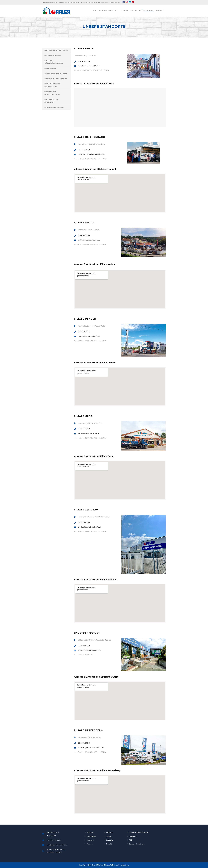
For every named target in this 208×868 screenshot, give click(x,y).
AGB (130, 840)
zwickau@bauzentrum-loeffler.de (89, 527)
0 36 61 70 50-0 (84, 61)
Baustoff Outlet (87, 633)
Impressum (132, 836)
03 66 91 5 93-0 (84, 743)
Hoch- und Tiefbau (52, 55)
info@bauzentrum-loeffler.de (109, 2)
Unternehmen (91, 836)
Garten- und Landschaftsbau (52, 92)
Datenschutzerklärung (136, 844)
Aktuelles (109, 832)
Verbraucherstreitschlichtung (139, 832)
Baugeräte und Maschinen (51, 100)
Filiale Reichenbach (89, 137)
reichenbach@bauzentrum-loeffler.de (91, 154)
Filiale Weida (84, 222)
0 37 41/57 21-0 (84, 332)
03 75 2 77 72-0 (84, 522)
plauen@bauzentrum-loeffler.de (89, 336)
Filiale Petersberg (88, 730)
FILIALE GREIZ (83, 48)
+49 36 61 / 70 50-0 (50, 2)
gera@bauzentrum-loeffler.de (88, 433)
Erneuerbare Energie (54, 107)
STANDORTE (148, 11)
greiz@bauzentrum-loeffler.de (88, 66)
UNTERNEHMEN (100, 11)
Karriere (90, 844)
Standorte (109, 840)
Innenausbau (50, 68)
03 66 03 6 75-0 (84, 235)
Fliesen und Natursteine (55, 79)
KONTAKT (160, 11)
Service (108, 836)
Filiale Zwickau (86, 509)
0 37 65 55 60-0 (84, 150)
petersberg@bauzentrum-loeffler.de (91, 747)
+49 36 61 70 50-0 (53, 840)
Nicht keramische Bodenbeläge (52, 85)
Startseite (90, 832)
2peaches (126, 865)
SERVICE (124, 11)
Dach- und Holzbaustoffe (56, 50)
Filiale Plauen (85, 319)
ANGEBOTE (114, 11)
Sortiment (90, 840)
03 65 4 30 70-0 (84, 429)
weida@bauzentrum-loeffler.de (89, 240)
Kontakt (109, 844)
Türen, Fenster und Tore (55, 73)
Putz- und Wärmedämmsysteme (53, 61)
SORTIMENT (136, 11)
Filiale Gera (83, 416)
